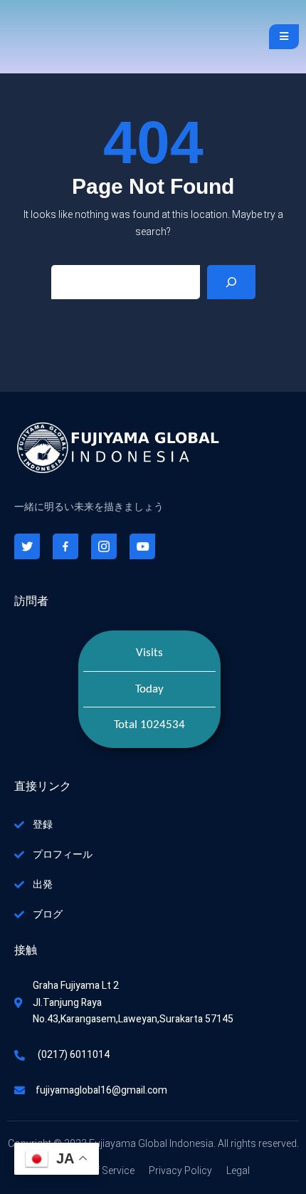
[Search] (231, 282)
